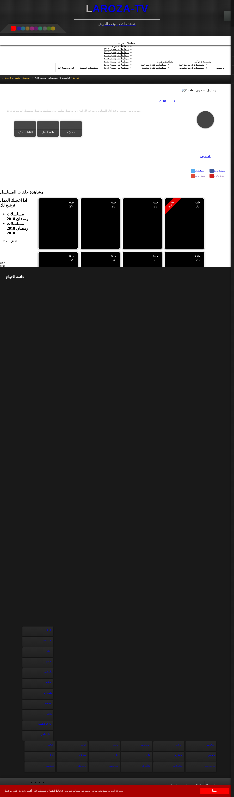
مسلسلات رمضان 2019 (116, 64)
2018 (162, 101)
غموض (211, 755)
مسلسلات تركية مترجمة (191, 64)
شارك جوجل (200, 176)
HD (172, 101)
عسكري (178, 755)
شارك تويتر (199, 171)
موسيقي (177, 765)
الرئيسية (220, 67)
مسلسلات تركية (202, 61)
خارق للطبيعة (45, 724)
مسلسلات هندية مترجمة (154, 64)
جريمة (48, 703)
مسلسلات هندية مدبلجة (154, 67)
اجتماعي (47, 640)
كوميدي (82, 765)
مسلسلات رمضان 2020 (116, 61)
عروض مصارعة (66, 67)
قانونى (50, 765)
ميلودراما (210, 765)
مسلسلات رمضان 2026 (116, 49)
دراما (83, 744)
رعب (115, 744)
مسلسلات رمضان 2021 (116, 58)
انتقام (48, 661)
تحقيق (48, 682)
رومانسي (145, 744)
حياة (49, 713)
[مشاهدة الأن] (205, 119)
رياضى (178, 744)
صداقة (82, 755)
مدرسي (113, 765)
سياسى (210, 744)
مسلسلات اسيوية (89, 67)
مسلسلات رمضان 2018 (116, 67)
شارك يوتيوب (219, 176)
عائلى (147, 755)
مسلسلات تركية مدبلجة (191, 67)
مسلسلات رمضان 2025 (116, 52)
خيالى (50, 744)
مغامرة (146, 765)
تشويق (48, 692)
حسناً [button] (214, 790)
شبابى (50, 755)
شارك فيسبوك (219, 171)
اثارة (49, 630)
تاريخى (48, 671)
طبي (115, 755)
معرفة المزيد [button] (115, 790)
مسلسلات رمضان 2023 (116, 55)
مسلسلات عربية (127, 43)
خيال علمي (46, 734)
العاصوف (205, 156)
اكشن (48, 650)
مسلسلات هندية (164, 61)
